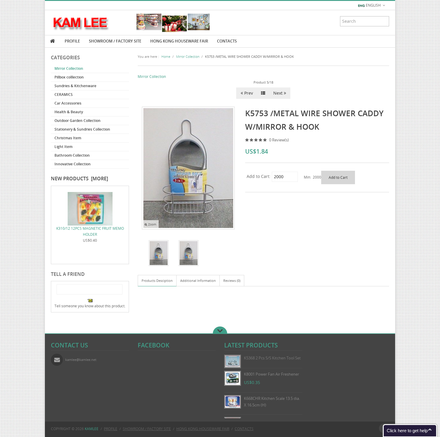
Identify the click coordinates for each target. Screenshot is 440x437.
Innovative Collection (72, 164)
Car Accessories (67, 103)
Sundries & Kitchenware (75, 85)
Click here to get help (407, 430)
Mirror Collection (68, 68)
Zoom (151, 224)
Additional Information (198, 280)
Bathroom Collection (72, 155)
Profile (72, 41)
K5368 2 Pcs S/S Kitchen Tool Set (272, 358)
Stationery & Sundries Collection (82, 129)
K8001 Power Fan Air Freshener (271, 374)
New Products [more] (79, 178)
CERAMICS (63, 94)
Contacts (227, 41)
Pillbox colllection (69, 77)
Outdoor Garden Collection (77, 120)
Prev (248, 93)
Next (278, 93)
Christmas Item (67, 137)
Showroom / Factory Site (115, 41)
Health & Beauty (68, 111)
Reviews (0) (231, 280)
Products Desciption (157, 280)
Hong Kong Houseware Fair (179, 41)
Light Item (63, 146)
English (373, 5)
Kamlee (91, 428)
